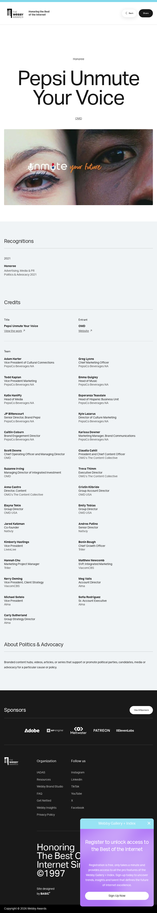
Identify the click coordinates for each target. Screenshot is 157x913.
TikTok (75, 786)
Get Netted (44, 800)
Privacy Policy (46, 814)
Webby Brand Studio (50, 786)
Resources (44, 779)
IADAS (41, 772)
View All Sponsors (141, 710)
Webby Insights (46, 807)
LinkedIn (76, 779)
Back (131, 13)
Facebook (77, 807)
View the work (13, 331)
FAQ (39, 793)
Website (83, 331)
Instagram (77, 772)
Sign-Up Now (117, 895)
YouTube (76, 793)
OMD (78, 118)
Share (146, 13)
